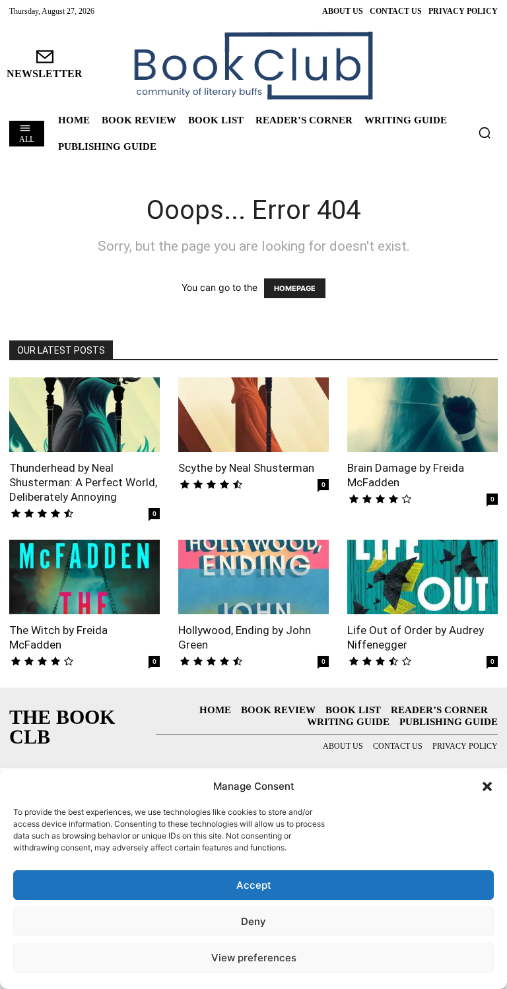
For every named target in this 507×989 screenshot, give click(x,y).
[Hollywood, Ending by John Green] (253, 577)
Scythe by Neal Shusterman (246, 467)
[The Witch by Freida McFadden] (84, 577)
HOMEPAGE (295, 288)
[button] (487, 786)
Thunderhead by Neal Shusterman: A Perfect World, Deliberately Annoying (83, 482)
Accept (253, 885)
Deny (253, 921)
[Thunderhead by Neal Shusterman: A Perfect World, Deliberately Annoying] (84, 414)
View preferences (253, 957)
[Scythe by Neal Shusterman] (253, 414)
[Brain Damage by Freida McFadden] (422, 414)
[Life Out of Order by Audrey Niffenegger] (422, 577)
